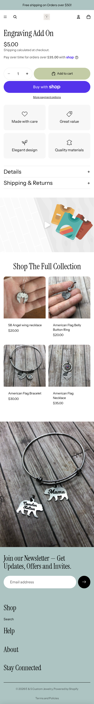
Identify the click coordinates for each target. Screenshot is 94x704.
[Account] (78, 17)
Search (9, 619)
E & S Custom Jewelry (39, 689)
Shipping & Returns (28, 183)
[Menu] (5, 17)
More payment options (47, 97)
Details (12, 171)
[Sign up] (84, 582)
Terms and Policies (47, 698)
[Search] (15, 17)
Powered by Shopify (66, 689)
